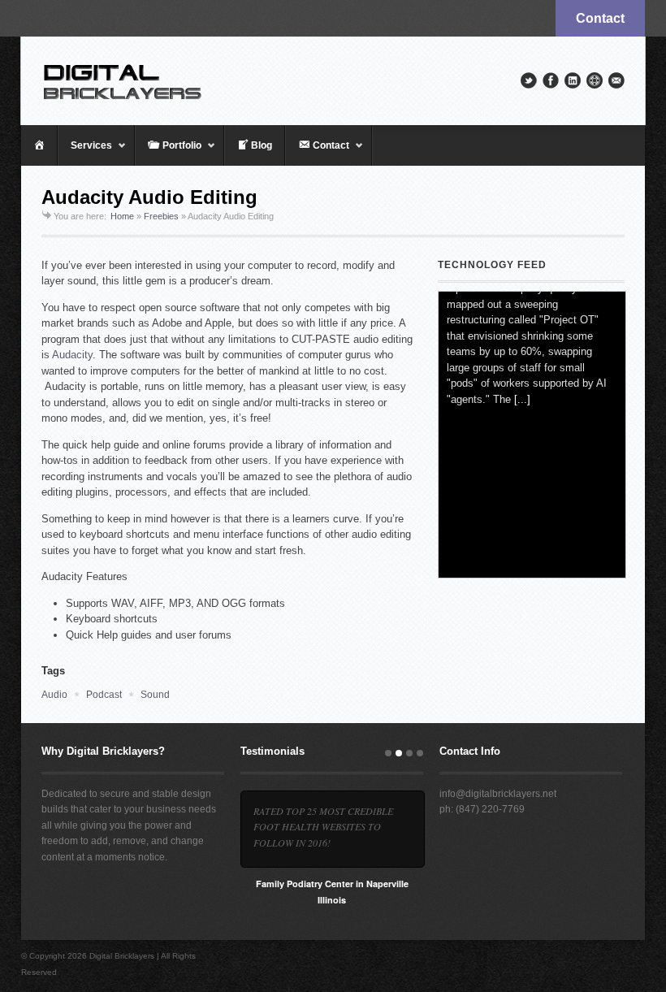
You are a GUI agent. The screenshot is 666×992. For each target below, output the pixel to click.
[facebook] (551, 80)
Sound (155, 694)
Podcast (104, 694)
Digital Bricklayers (121, 955)
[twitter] (529, 80)
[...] (522, 555)
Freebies (161, 216)
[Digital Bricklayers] (333, 80)
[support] (594, 80)
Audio (54, 694)
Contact (600, 18)
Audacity (72, 355)
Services (85, 153)
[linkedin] (572, 80)
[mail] (616, 80)
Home (122, 216)
